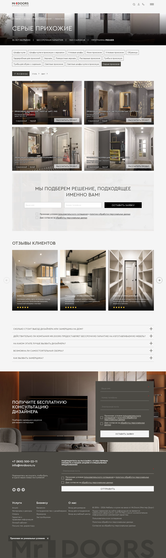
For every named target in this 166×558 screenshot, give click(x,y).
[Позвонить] (143, 4)
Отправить (108, 489)
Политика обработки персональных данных (112, 522)
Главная (17, 18)
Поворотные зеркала (66, 58)
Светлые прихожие (54, 64)
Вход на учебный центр (79, 514)
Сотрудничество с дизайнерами (51, 511)
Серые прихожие (111, 64)
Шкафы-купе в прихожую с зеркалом (46, 52)
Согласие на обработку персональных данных (114, 526)
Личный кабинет (19, 523)
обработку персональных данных (71, 218)
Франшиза (41, 514)
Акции (15, 508)
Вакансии (40, 508)
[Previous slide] (7, 280)
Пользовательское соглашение (107, 518)
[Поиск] (134, 4)
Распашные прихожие (90, 58)
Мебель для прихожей (43, 18)
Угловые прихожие (115, 52)
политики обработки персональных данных (110, 214)
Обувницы (132, 52)
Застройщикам (43, 517)
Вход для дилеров (76, 508)
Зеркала (48, 58)
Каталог (27, 18)
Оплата (15, 514)
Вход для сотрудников (79, 511)
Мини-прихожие (94, 52)
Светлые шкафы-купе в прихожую (83, 64)
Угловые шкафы (75, 52)
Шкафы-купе (19, 52)
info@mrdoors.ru (23, 465)
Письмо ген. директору (23, 526)
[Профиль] (138, 4)
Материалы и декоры (22, 511)
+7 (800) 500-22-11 (24, 461)
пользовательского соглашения (73, 214)
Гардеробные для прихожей (26, 58)
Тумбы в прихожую (113, 58)
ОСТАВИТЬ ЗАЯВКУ (123, 205)
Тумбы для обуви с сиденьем (27, 64)
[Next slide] (159, 280)
